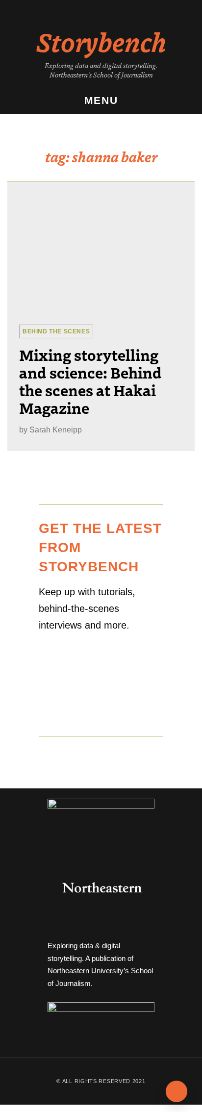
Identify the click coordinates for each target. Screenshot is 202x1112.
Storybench (101, 41)
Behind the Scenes (56, 331)
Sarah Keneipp (55, 430)
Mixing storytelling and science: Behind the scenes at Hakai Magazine (90, 381)
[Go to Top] (176, 1091)
